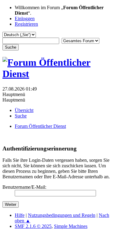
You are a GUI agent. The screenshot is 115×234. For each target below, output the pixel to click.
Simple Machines (70, 226)
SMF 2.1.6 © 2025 (33, 226)
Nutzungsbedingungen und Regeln (61, 215)
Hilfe (20, 215)
